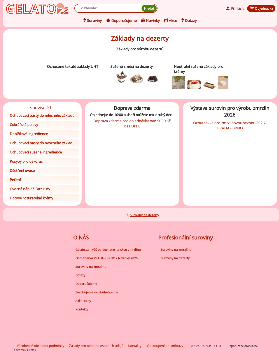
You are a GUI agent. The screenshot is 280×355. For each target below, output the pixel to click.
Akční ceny (83, 301)
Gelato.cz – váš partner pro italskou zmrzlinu (108, 249)
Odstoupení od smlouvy (165, 345)
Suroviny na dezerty (144, 215)
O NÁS (81, 237)
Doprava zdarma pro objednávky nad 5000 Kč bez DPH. (132, 123)
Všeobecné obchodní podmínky (40, 345)
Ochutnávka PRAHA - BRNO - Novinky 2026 (106, 258)
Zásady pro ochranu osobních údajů (96, 345)
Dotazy (80, 275)
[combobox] (108, 8)
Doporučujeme (86, 284)
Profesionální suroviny (185, 237)
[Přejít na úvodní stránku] (26, 8)
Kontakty (81, 309)
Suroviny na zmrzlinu (91, 267)
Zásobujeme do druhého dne (96, 292)
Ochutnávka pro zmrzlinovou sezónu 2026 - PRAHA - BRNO (230, 125)
